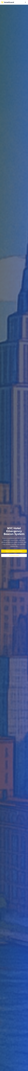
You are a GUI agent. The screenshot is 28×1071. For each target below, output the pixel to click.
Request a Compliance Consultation (14, 551)
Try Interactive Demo (14, 555)
